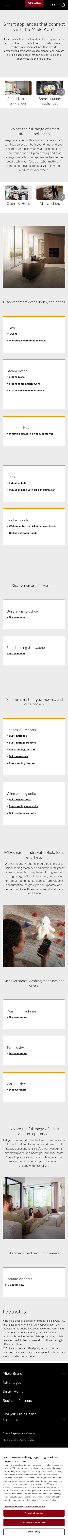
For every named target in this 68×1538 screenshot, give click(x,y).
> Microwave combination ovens (26, 341)
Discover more (18, 1017)
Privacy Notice (23, 1507)
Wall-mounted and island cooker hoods (32, 526)
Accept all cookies (34, 1513)
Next (61, 92)
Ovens (13, 334)
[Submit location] (64, 1420)
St (10, 377)
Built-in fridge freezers (22, 743)
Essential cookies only (34, 1523)
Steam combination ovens (24, 384)
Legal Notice (9, 1507)
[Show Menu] (7, 5)
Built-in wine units (20, 799)
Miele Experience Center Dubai (18, 1440)
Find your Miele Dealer (19, 1414)
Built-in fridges (18, 736)
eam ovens (18, 377)
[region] (34, 1493)
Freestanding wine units (23, 806)
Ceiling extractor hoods (23, 533)
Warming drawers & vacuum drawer (31, 434)
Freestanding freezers (22, 749)
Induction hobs (18, 483)
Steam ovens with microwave (27, 390)
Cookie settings (34, 1532)
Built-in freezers (18, 756)
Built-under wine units (22, 813)
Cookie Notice (38, 1507)
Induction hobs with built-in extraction (32, 490)
